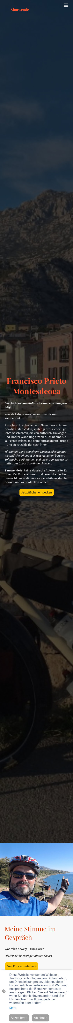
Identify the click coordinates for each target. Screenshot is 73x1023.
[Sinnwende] (20, 19)
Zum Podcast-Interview (21, 966)
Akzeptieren (19, 1017)
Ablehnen (40, 1017)
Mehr (12, 1008)
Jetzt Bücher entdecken (36, 492)
